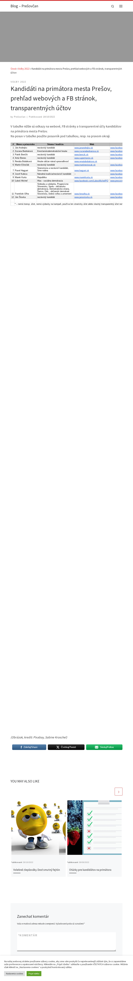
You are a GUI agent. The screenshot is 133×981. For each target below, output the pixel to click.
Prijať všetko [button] (34, 973)
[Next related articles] (118, 791)
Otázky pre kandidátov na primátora (90, 870)
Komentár (27, 935)
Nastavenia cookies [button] (14, 973)
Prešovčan (19, 117)
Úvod (13, 68)
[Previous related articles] (110, 791)
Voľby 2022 (24, 68)
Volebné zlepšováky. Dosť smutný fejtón (36, 870)
